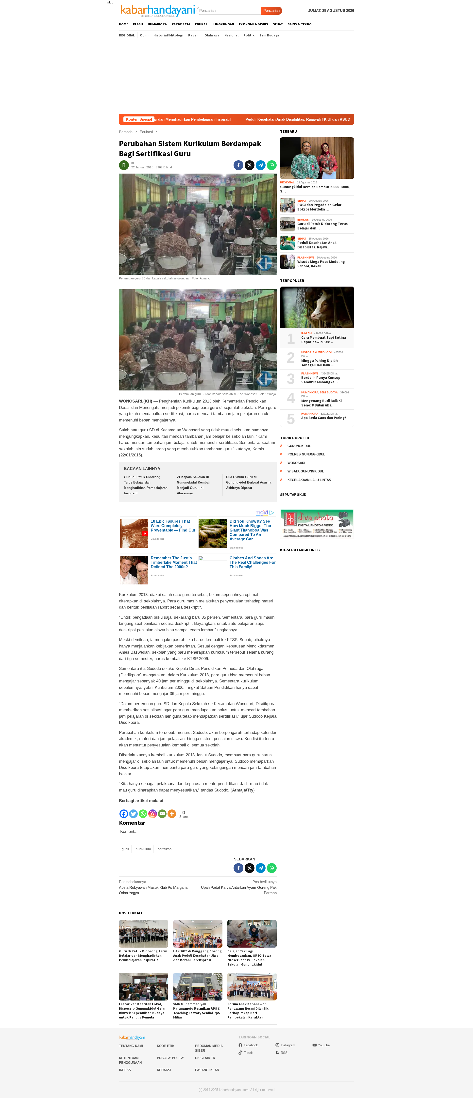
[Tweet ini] (249, 165)
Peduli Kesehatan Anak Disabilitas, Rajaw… (317, 245)
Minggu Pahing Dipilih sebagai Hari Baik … (319, 362)
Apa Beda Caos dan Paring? (323, 418)
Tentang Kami (131, 1046)
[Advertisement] (236, 77)
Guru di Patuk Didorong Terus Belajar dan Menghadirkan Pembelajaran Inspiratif (143, 955)
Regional (287, 182)
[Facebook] (123, 811)
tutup (110, 2)
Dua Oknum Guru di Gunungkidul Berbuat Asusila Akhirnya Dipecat (248, 482)
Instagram (288, 1045)
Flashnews (305, 257)
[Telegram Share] (261, 165)
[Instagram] (152, 811)
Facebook (251, 1045)
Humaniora (309, 392)
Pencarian (271, 10)
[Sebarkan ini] (238, 165)
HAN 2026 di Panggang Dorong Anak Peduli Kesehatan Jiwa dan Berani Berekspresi (197, 955)
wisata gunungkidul (305, 471)
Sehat (301, 200)
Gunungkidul (299, 446)
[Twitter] (133, 811)
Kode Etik (165, 1046)
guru (125, 849)
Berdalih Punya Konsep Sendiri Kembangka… (320, 380)
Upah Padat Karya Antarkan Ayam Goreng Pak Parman (239, 887)
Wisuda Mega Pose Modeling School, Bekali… (321, 263)
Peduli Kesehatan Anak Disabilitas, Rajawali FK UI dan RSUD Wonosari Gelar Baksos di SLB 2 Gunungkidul (281, 119)
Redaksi (164, 1070)
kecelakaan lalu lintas (309, 480)
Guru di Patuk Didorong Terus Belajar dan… (322, 226)
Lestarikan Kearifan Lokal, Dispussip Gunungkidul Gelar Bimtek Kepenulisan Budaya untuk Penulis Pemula (142, 1010)
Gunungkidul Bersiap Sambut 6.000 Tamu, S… (315, 189)
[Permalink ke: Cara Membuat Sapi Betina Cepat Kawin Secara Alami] (317, 307)
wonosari (296, 463)
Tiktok (248, 1053)
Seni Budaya (329, 392)
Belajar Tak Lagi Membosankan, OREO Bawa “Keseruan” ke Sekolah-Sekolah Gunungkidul (249, 958)
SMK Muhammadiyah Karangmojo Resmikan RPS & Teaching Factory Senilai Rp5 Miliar (196, 1010)
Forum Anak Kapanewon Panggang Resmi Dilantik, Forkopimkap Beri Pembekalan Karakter (248, 1010)
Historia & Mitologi (316, 352)
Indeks (125, 1070)
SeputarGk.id (293, 494)
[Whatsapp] (143, 811)
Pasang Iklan (207, 1070)
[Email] (162, 811)
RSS (284, 1053)
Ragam (306, 333)
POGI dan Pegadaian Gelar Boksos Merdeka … (319, 207)
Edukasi (303, 219)
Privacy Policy (170, 1058)
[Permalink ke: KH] (124, 165)
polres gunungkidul (306, 454)
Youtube (324, 1045)
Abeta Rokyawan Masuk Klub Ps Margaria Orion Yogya (153, 887)
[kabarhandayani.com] (158, 10)
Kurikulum (143, 849)
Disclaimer (205, 1058)
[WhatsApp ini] (272, 165)
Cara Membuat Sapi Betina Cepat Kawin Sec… (323, 340)
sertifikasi (165, 849)
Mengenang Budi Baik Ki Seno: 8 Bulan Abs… (321, 403)
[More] (172, 811)
